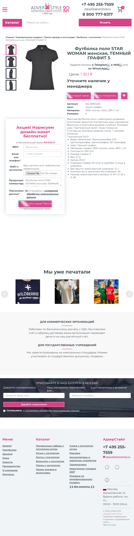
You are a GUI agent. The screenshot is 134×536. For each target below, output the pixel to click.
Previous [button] (4, 294)
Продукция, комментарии (15, 182)
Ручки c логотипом (47, 453)
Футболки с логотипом (89, 37)
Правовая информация (114, 516)
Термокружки (78, 464)
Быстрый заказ (79, 95)
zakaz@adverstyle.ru (97, 8)
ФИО (15, 146)
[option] (27, 294)
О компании (10, 470)
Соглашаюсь (43, 410)
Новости (7, 462)
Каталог (12, 22)
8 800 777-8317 (98, 14)
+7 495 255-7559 (97, 4)
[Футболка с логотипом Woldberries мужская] (27, 291)
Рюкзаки (74, 453)
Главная (10, 37)
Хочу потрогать (106, 95)
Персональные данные (15, 192)
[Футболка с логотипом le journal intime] (67, 291)
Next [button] (129, 294)
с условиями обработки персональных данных (51, 410)
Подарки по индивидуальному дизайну (80, 479)
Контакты (8, 474)
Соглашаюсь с (43, 194)
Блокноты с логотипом (50, 461)
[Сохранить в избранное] (124, 95)
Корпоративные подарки (29, 37)
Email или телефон (15, 157)
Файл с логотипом (15, 168)
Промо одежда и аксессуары (59, 37)
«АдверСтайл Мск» (112, 514)
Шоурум (7, 454)
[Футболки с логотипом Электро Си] (106, 291)
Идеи (5, 458)
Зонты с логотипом (47, 457)
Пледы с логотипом (48, 465)
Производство (11, 466)
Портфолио (9, 449)
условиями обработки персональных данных (43, 194)
